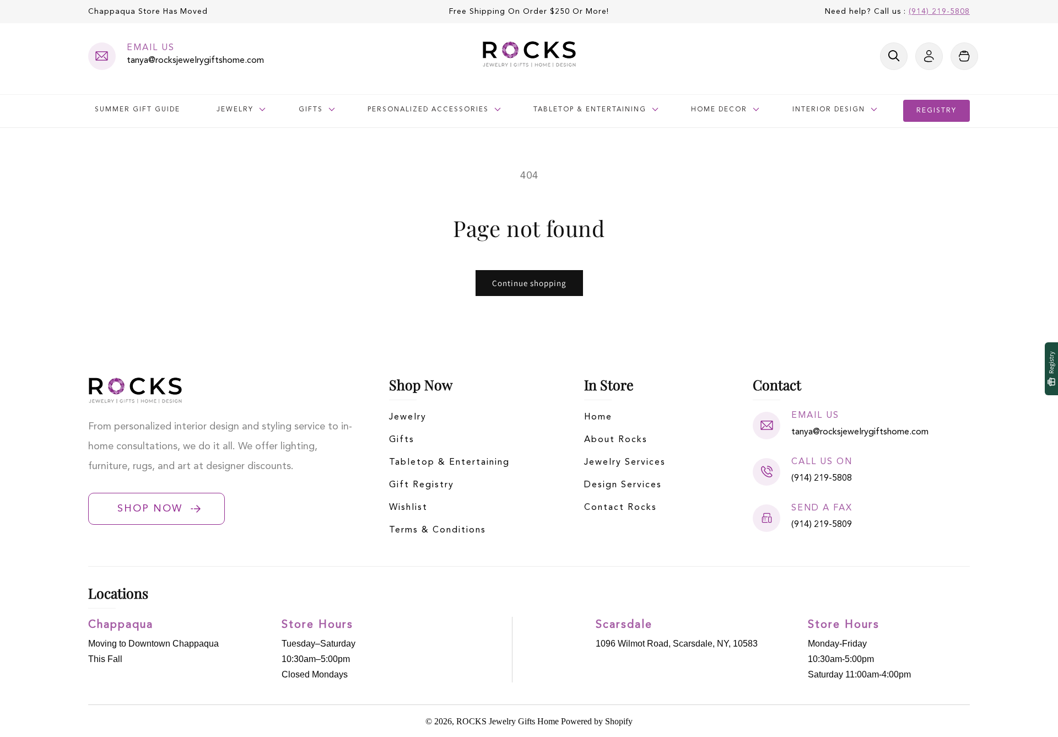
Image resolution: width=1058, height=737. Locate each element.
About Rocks (615, 439)
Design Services (623, 485)
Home (598, 417)
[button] (894, 56)
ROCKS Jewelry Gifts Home (507, 721)
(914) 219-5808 (939, 11)
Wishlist (408, 507)
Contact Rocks (620, 507)
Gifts (401, 439)
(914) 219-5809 (821, 524)
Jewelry (408, 417)
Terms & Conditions (437, 530)
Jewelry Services (625, 462)
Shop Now (149, 509)
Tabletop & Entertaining (449, 462)
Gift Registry (421, 485)
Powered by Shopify (597, 721)
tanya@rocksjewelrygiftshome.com (195, 60)
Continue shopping (529, 283)
